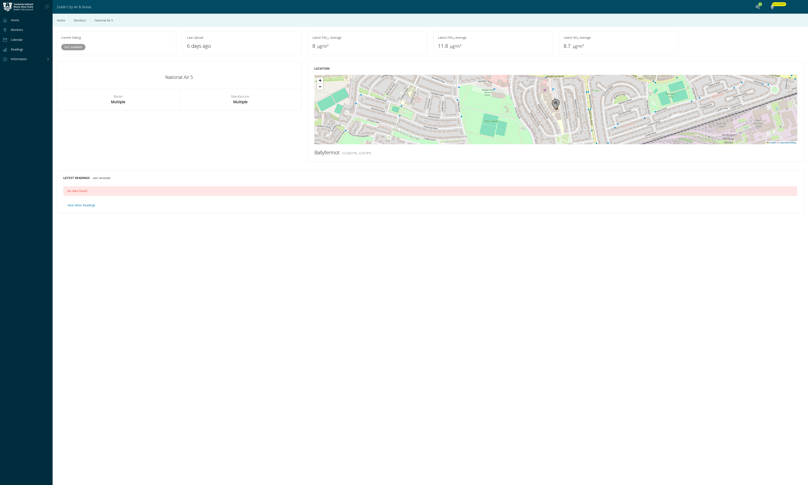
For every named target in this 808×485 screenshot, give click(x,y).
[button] (555, 104)
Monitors (80, 20)
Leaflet (772, 142)
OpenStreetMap (788, 142)
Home (61, 20)
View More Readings (81, 205)
